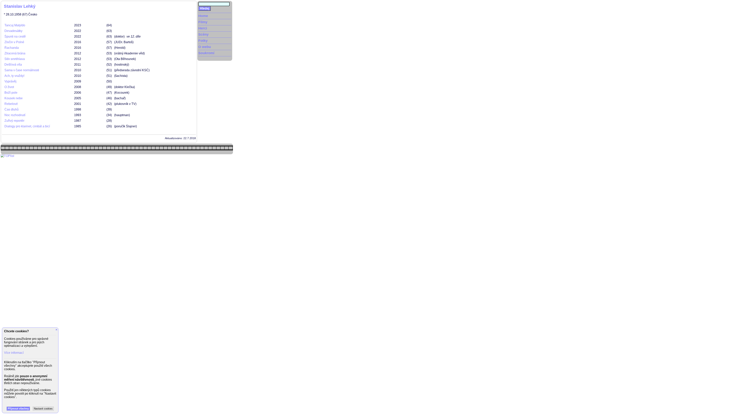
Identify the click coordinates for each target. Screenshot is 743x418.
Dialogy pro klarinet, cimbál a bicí (27, 126)
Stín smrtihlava (14, 59)
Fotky (203, 41)
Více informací (14, 352)
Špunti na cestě (15, 36)
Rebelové (11, 103)
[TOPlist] (7, 156)
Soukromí (206, 53)
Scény (203, 34)
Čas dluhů (11, 109)
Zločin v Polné (14, 42)
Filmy (202, 22)
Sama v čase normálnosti (21, 70)
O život (9, 87)
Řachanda (11, 47)
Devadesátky (13, 31)
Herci (202, 28)
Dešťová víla (13, 64)
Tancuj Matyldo (14, 25)
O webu (204, 47)
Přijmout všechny (18, 408)
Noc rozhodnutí (14, 115)
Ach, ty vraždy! (14, 75)
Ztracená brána (14, 53)
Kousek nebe (13, 98)
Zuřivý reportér (14, 120)
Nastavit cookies (43, 408)
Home (203, 16)
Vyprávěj (10, 81)
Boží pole (10, 92)
